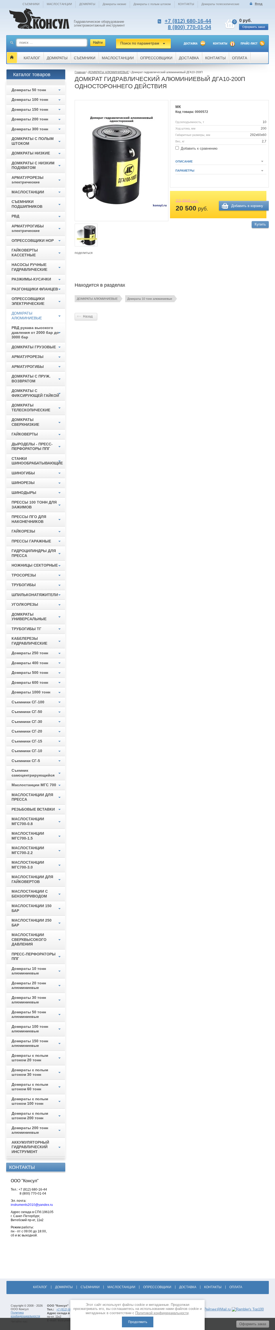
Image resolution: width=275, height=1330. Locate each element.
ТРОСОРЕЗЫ (24, 575)
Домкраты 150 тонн (30, 109)
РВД (15, 216)
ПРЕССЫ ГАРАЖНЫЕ (31, 541)
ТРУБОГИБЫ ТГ (26, 629)
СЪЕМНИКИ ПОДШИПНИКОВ (27, 204)
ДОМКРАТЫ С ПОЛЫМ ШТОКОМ (33, 141)
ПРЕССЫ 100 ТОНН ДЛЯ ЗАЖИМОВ (34, 504)
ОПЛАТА (239, 58)
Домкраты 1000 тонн (31, 692)
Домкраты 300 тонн (30, 129)
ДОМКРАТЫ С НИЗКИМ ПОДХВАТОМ (33, 165)
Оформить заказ (253, 26)
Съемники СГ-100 (28, 702)
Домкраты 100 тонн (30, 99)
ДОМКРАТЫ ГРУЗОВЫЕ (34, 347)
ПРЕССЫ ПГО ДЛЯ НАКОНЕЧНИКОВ (29, 519)
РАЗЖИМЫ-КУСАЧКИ (31, 279)
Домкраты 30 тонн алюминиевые (29, 999)
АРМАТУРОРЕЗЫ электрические (28, 179)
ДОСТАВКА (191, 43)
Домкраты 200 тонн (30, 119)
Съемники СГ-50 (27, 712)
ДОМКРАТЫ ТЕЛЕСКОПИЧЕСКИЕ (31, 407)
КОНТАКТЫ (186, 4)
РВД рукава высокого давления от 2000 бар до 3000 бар (35, 332)
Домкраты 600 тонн (30, 682)
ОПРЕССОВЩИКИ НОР (33, 240)
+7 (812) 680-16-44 (188, 21)
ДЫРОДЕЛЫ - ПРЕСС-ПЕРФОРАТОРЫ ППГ (32, 446)
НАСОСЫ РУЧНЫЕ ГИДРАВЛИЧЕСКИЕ (29, 267)
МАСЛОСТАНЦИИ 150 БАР (32, 908)
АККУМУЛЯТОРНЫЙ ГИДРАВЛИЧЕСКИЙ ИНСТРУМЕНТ (30, 1147)
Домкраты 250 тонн (30, 653)
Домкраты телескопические (220, 4)
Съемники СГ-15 (27, 741)
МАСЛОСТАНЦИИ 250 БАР (32, 922)
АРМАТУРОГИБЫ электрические (28, 228)
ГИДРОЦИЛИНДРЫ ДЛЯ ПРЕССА (34, 553)
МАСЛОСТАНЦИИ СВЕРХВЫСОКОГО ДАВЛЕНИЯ (29, 939)
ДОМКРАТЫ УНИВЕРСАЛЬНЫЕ (29, 616)
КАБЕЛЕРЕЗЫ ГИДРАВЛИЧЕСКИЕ (29, 640)
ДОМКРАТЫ (87, 4)
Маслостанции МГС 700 (34, 785)
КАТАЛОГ (32, 58)
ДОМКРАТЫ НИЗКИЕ (31, 153)
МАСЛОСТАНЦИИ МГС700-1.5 (28, 835)
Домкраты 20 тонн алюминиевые (29, 985)
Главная (80, 72)
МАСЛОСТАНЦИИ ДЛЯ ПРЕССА (32, 797)
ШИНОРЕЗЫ (23, 483)
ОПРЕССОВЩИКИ (156, 58)
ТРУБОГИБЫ (24, 585)
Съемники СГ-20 (27, 731)
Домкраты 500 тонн (30, 672)
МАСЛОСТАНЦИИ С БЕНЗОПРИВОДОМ (30, 893)
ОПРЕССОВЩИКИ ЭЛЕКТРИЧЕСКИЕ (28, 301)
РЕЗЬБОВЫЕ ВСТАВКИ (33, 809)
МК (178, 107)
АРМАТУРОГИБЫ (28, 366)
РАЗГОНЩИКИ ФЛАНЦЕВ (35, 289)
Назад (88, 316)
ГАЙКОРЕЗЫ (23, 531)
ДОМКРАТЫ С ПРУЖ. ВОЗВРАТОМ (31, 378)
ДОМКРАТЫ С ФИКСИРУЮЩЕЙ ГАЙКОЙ (35, 393)
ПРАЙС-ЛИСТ (249, 43)
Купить (260, 224)
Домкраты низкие (114, 4)
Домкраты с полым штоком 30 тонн (30, 1072)
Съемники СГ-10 (27, 751)
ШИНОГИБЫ (23, 473)
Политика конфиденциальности (25, 1314)
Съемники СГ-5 (26, 761)
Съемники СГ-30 (27, 721)
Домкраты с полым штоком (152, 4)
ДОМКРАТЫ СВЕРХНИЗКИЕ (25, 422)
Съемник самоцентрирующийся (33, 772)
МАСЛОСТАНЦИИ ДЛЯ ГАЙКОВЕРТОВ (32, 879)
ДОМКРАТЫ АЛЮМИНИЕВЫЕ (108, 72)
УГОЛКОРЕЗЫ (25, 604)
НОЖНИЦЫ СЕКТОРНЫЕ (35, 565)
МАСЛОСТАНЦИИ (59, 4)
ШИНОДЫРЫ (24, 492)
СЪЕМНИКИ (31, 4)
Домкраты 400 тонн (30, 663)
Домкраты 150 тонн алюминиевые (30, 1043)
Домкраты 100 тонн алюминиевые (30, 1028)
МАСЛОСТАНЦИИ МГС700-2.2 (28, 850)
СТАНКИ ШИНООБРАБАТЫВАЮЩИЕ (37, 461)
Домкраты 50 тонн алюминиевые (29, 1014)
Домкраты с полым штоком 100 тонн (30, 1101)
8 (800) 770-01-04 (189, 27)
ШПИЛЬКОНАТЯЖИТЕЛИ (35, 595)
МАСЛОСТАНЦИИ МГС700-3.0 (28, 864)
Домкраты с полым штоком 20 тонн (30, 1057)
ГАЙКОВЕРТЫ (25, 434)
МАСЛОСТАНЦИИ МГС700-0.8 (28, 821)
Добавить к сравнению (199, 148)
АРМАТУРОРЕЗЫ (28, 356)
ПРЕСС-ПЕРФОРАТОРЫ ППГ (34, 956)
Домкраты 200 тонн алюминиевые (30, 1130)
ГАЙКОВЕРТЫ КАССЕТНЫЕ (25, 252)
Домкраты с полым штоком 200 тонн (30, 1115)
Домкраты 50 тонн (29, 90)
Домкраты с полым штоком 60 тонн (30, 1086)
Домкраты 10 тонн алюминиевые (149, 298)
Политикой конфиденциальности (162, 1313)
